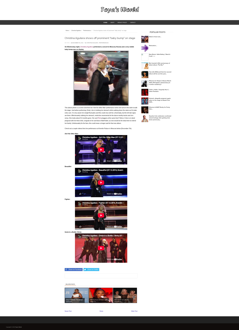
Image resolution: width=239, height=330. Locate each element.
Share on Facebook (75, 269)
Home (101, 311)
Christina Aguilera (92, 42)
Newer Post (68, 311)
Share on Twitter (92, 269)
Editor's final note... (155, 36)
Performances (103, 42)
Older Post (134, 311)
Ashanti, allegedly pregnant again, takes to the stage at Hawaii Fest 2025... (160, 100)
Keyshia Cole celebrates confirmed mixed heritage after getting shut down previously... (160, 117)
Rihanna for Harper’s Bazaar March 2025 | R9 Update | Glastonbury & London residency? (160, 82)
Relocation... (153, 45)
